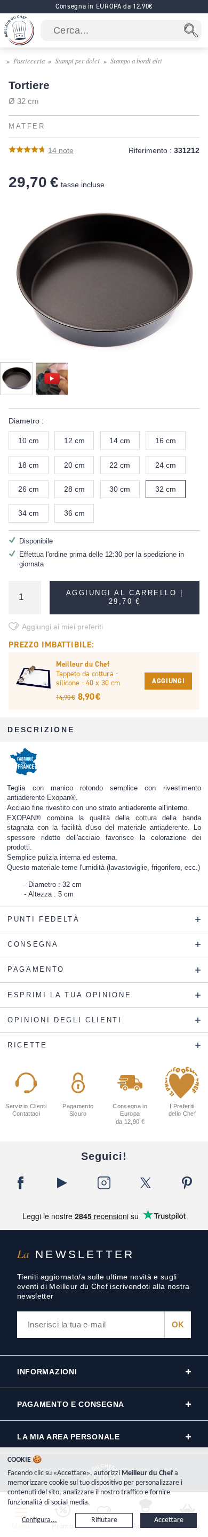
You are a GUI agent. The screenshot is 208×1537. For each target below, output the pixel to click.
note (61, 150)
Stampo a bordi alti (136, 60)
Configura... (39, 1520)
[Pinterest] (187, 1183)
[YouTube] (62, 1183)
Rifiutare (104, 1520)
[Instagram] (104, 1183)
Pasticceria (29, 60)
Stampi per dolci (77, 60)
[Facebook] (21, 1183)
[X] (145, 1183)
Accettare (168, 1520)
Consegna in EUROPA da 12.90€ (104, 6)
